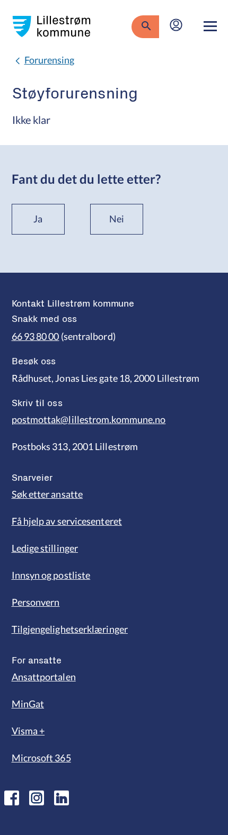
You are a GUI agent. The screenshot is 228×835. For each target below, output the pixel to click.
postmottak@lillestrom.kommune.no (89, 419)
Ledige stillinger (45, 548)
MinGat (28, 704)
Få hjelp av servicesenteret (67, 521)
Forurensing (49, 60)
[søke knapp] (145, 26)
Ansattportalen (44, 677)
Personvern (36, 602)
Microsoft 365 (41, 758)
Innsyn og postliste (51, 575)
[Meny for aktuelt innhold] (210, 26)
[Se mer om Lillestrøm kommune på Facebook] (11, 798)
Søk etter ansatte (47, 494)
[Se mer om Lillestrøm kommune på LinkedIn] (61, 798)
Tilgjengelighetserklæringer (70, 629)
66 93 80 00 (35, 336)
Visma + (28, 731)
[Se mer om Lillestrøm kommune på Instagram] (36, 798)
